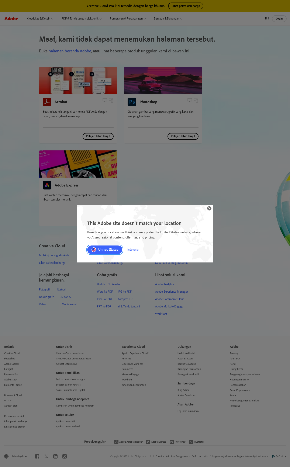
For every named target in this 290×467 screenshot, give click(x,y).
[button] (209, 208)
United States (108, 249)
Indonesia (133, 249)
